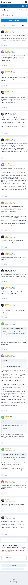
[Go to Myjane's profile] (2, 31)
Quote (5, 45)
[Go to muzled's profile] (2, 323)
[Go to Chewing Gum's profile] (2, 481)
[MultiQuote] (2, 45)
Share (14, 565)
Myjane (4, 14)
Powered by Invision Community (14, 582)
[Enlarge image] (21, 470)
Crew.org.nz (6, 2)
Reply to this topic (14, 20)
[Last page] (26, 25)
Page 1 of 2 (14, 25)
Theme (14, 579)
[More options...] (25, 32)
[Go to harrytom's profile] (2, 202)
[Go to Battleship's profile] (2, 288)
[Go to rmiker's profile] (2, 417)
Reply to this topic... (9, 557)
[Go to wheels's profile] (2, 51)
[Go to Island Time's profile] (2, 114)
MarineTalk (10, 15)
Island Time (8, 113)
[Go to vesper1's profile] (2, 72)
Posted (10, 32)
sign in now (8, 548)
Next (23, 25)
